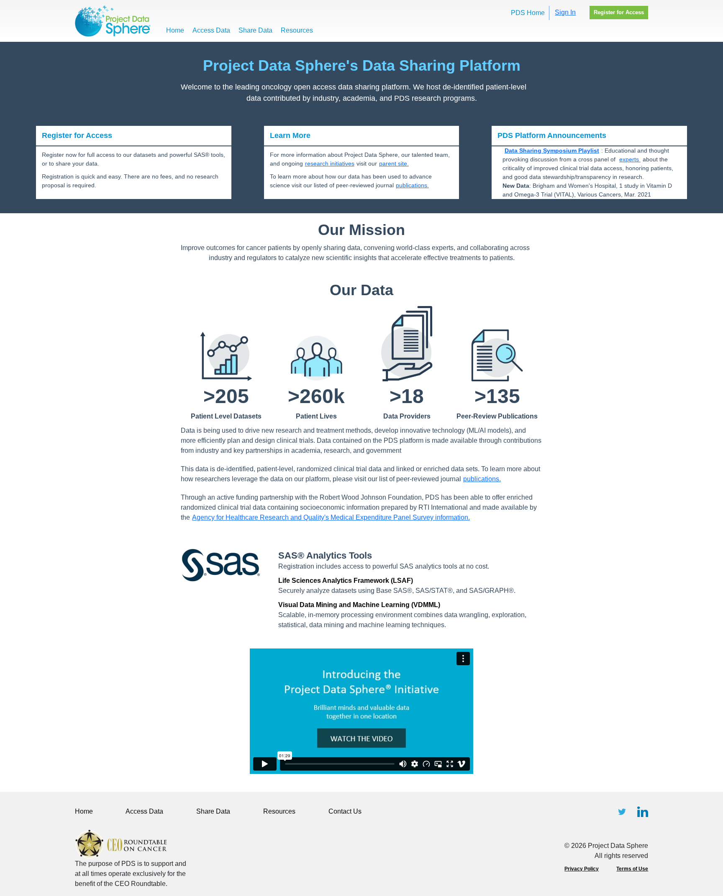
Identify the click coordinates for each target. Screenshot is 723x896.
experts (630, 159)
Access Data (211, 30)
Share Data (255, 30)
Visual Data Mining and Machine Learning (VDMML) (359, 604)
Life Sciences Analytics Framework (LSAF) (345, 580)
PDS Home (528, 12)
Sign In (565, 12)
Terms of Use (632, 869)
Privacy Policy (581, 869)
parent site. (394, 163)
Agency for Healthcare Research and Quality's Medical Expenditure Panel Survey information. (331, 517)
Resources (297, 30)
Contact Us (345, 811)
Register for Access (619, 12)
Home (175, 30)
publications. (412, 185)
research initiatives (329, 163)
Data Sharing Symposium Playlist (552, 150)
